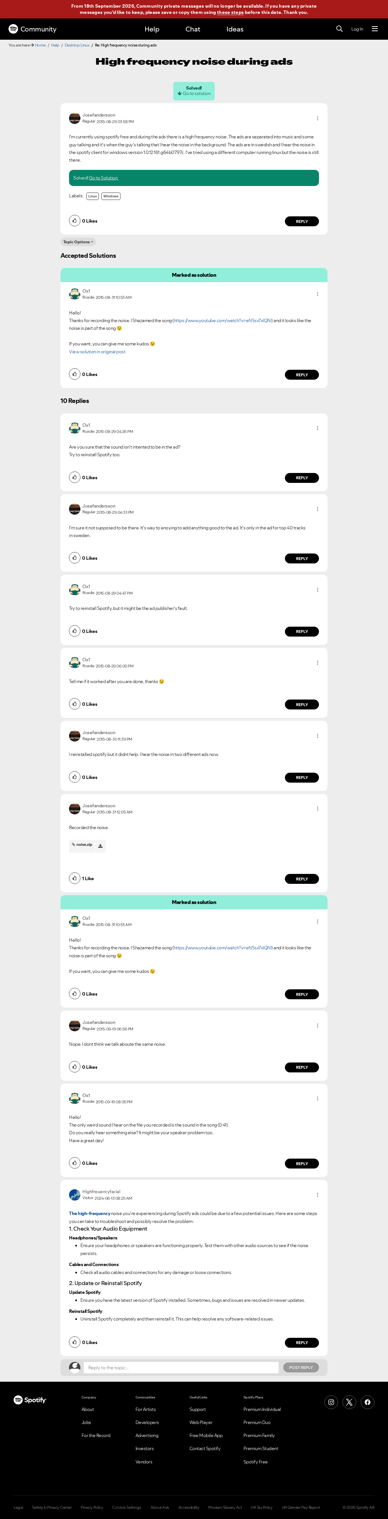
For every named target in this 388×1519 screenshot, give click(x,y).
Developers (147, 1422)
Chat (192, 29)
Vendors (144, 1462)
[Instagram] (331, 1402)
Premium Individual (262, 1409)
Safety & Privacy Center (52, 1507)
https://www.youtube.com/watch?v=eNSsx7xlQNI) (223, 320)
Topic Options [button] (76, 242)
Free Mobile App (206, 1435)
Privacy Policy (92, 1507)
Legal (18, 1507)
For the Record (96, 1435)
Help (152, 29)
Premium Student (260, 1448)
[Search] (339, 29)
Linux (92, 196)
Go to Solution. (103, 178)
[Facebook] (367, 1402)
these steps (230, 12)
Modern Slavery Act (225, 1507)
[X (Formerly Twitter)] (349, 1402)
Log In (357, 29)
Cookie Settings (126, 1507)
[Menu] (374, 29)
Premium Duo (257, 1422)
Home (40, 45)
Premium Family (259, 1435)
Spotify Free (255, 1462)
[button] (317, 118)
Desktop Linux (77, 45)
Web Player (200, 1422)
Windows (110, 196)
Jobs (86, 1422)
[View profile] (74, 118)
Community (38, 29)
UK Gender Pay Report (301, 1507)
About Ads (160, 1507)
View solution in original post (97, 351)
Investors (144, 1448)
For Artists (145, 1409)
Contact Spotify (205, 1448)
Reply (302, 221)
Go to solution (196, 93)
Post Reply (301, 1367)
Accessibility (188, 1507)
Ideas (234, 29)
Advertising (146, 1435)
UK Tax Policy (262, 1507)
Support (197, 1409)
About (88, 1409)
